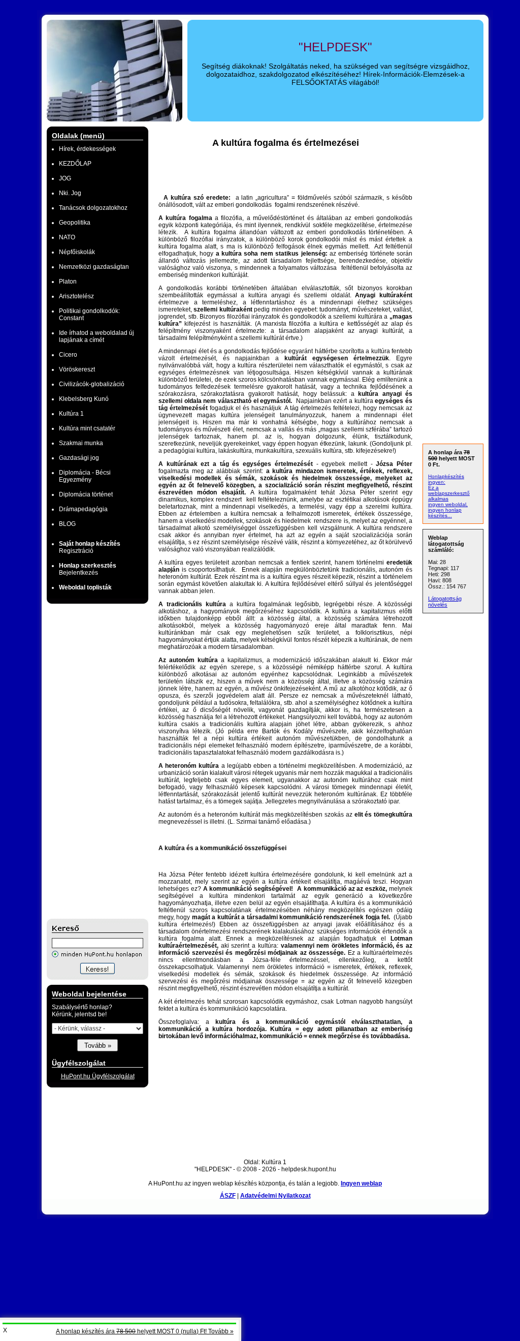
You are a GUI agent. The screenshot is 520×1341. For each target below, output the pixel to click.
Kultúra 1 (71, 413)
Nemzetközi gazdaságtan (94, 266)
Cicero (68, 354)
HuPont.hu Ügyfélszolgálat (98, 1076)
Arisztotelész (76, 296)
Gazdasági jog (79, 457)
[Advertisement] (87, 761)
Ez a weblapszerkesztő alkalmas (449, 493)
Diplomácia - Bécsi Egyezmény (85, 476)
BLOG (67, 523)
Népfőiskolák (77, 252)
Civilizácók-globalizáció (91, 384)
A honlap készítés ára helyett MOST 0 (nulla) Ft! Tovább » (145, 1331)
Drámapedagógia (83, 509)
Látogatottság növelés (445, 602)
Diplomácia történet (86, 494)
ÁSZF (228, 1195)
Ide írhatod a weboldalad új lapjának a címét (96, 336)
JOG (65, 178)
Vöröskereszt (77, 369)
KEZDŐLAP (75, 163)
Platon (68, 281)
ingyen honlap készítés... (445, 512)
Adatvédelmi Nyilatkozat (275, 1195)
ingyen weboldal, (448, 504)
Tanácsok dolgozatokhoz (93, 207)
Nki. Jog (70, 193)
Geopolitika (74, 222)
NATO (67, 237)
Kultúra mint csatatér (87, 428)
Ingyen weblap (361, 1183)
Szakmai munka (81, 443)
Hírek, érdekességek (87, 148)
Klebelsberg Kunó (84, 398)
